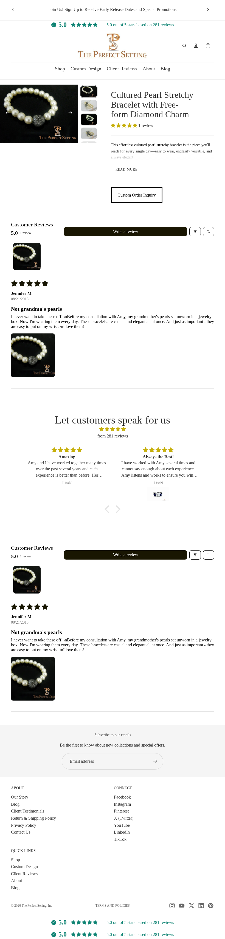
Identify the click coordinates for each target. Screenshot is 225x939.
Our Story (19, 797)
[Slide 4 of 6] (89, 133)
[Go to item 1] (27, 256)
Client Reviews (24, 873)
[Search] (184, 46)
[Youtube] (181, 905)
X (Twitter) (123, 818)
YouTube (122, 825)
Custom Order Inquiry (136, 195)
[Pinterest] (210, 905)
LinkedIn (122, 832)
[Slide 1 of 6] (89, 91)
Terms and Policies (112, 906)
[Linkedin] (201, 905)
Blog (15, 804)
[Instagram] (172, 905)
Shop (15, 859)
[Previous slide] (13, 10)
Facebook (122, 797)
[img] (112, 429)
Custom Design (24, 866)
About (16, 880)
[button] (124, 125)
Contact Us (20, 832)
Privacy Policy (23, 825)
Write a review (125, 231)
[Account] (196, 46)
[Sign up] (155, 761)
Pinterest (121, 811)
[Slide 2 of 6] (89, 105)
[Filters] (195, 231)
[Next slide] (208, 10)
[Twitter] (191, 905)
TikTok (120, 839)
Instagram (122, 804)
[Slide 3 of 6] (89, 119)
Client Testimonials (27, 811)
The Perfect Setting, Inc (37, 906)
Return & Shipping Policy (33, 818)
